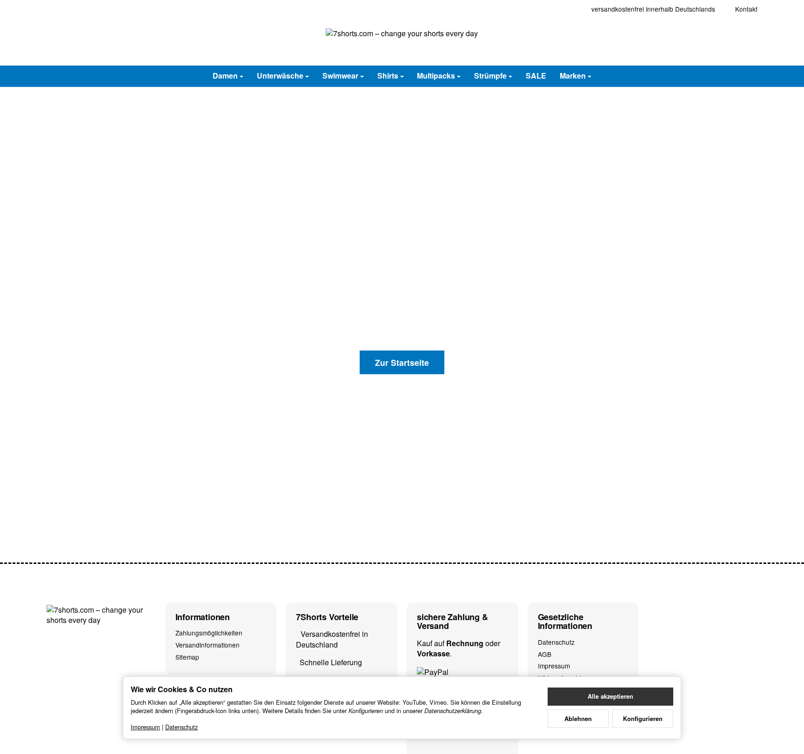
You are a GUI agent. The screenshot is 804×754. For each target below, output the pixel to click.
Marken (573, 75)
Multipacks (436, 75)
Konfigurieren (643, 718)
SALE (536, 75)
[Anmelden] (724, 42)
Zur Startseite (402, 362)
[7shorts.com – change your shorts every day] (402, 42)
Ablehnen (578, 718)
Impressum (145, 726)
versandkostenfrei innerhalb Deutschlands (653, 8)
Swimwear (340, 75)
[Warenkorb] (748, 42)
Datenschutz (181, 726)
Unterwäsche (280, 75)
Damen (225, 75)
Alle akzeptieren (610, 696)
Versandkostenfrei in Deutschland (332, 638)
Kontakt (746, 8)
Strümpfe (490, 75)
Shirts (387, 75)
